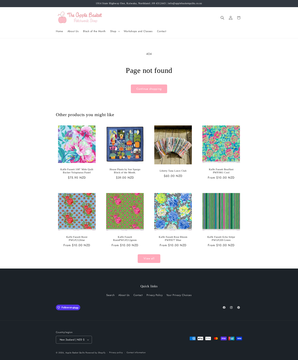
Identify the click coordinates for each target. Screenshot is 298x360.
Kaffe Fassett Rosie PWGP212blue (77, 238)
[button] (115, 31)
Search (110, 295)
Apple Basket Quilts (75, 352)
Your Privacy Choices (179, 295)
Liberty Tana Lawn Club (173, 170)
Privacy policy (116, 352)
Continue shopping (149, 89)
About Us (124, 295)
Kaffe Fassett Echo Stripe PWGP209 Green (221, 238)
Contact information (136, 352)
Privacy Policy (155, 295)
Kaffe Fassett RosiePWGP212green (125, 238)
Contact (138, 295)
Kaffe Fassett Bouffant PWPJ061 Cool (221, 171)
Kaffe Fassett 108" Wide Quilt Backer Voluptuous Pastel (76, 171)
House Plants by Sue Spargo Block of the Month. (125, 171)
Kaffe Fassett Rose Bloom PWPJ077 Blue (173, 238)
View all (149, 258)
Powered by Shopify (96, 352)
